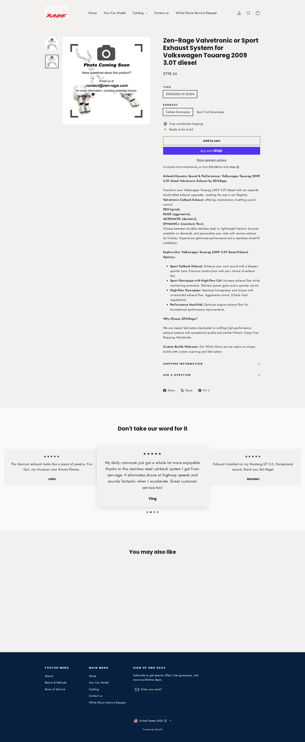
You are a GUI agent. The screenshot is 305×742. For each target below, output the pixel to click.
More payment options (212, 160)
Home (92, 13)
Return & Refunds (56, 682)
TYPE (167, 87)
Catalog (138, 13)
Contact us (161, 13)
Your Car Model (115, 13)
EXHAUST (170, 105)
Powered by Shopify (152, 729)
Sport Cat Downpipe (210, 112)
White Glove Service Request (196, 13)
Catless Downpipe (178, 112)
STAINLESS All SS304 (180, 94)
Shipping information (183, 364)
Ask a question (177, 375)
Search (49, 676)
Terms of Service (55, 689)
